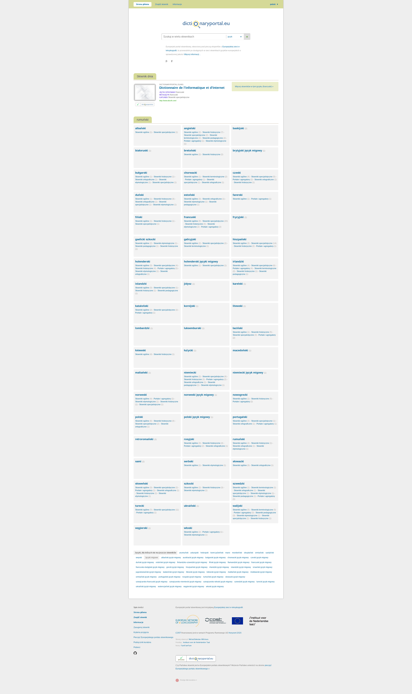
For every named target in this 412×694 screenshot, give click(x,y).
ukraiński (191, 505)
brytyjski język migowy (249, 150)
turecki (139, 505)
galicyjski (190, 239)
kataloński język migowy (173, 572)
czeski (237, 172)
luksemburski (194, 328)
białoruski (143, 150)
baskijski (240, 128)
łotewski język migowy (216, 572)
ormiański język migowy (146, 577)
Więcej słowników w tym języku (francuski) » (254, 86)
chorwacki (190, 172)
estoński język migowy (165, 562)
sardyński (270, 553)
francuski (190, 217)
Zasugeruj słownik (142, 627)
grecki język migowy (175, 567)
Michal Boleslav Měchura (198, 639)
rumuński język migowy (213, 577)
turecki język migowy (266, 582)
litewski (239, 305)
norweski (141, 394)
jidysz (189, 283)
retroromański (146, 439)
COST (178, 633)
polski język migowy (198, 417)
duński (139, 194)
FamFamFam (186, 646)
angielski (189, 128)
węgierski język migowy (193, 586)
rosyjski (189, 439)
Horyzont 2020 (235, 633)
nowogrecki (240, 394)
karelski (239, 283)
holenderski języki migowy (201, 261)
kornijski (191, 305)
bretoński (190, 150)
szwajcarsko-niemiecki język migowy (185, 582)
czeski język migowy (259, 557)
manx (227, 553)
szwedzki (238, 483)
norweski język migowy (200, 394)
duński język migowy (145, 562)
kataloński (141, 305)
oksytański (248, 553)
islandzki (141, 283)
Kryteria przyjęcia (141, 632)
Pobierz (137, 647)
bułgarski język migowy (215, 557)
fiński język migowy (217, 562)
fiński (138, 217)
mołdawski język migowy (261, 572)
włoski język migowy (215, 586)
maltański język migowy (238, 572)
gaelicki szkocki (145, 239)
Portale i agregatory (194, 141)
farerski (238, 194)
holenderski (142, 261)
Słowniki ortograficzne (146, 179)
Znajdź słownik (161, 4)
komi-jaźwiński (217, 553)
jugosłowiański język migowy (148, 572)
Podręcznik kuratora (142, 642)
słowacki (238, 461)
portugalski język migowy (169, 577)
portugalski (240, 417)
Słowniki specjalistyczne (166, 132)
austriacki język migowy (193, 557)
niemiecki (190, 372)
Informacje (177, 4)
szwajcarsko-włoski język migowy (217, 582)
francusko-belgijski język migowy (150, 567)
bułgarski (141, 172)
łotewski (140, 350)
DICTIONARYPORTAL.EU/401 (171, 84)
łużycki (190, 350)
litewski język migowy (195, 572)
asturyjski (194, 553)
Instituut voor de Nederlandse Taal (196, 642)
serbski (188, 461)
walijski (237, 505)
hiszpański (239, 239)
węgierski (143, 528)
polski (274, 4)
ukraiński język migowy (146, 586)
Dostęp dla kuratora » (188, 680)
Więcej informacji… (192, 54)
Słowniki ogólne (143, 132)
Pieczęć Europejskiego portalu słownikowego (153, 637)
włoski (188, 528)
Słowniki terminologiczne (214, 177)
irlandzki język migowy (219, 567)
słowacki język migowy (235, 577)
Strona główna (142, 4)
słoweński (141, 483)
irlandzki (238, 261)
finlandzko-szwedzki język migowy (192, 562)
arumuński (183, 553)
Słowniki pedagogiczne (214, 138)
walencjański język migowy (170, 586)
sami (140, 461)
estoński (189, 194)
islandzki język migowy (241, 567)
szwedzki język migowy (244, 582)
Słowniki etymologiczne (165, 205)
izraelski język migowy (262, 567)
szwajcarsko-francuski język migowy (151, 582)
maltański (143, 372)
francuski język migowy (261, 562)
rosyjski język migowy (191, 577)
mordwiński (237, 553)
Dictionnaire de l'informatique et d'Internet (192, 87)
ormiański (259, 553)
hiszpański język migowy (196, 567)
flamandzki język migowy (238, 562)
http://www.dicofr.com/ (167, 101)
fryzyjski (240, 217)
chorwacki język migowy (238, 557)
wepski (139, 557)
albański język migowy (171, 557)
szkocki (189, 483)
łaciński (238, 328)
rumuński (239, 439)
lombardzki (144, 328)
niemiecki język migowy (249, 372)
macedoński (242, 350)
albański (140, 128)
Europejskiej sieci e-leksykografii (228, 607)
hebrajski (205, 553)
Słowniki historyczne (212, 132)
